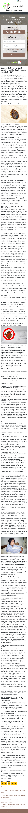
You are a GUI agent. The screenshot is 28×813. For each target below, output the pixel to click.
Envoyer (14, 55)
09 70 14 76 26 (15, 32)
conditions (16, 49)
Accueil (3, 811)
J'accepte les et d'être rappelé (14, 50)
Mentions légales (10, 811)
